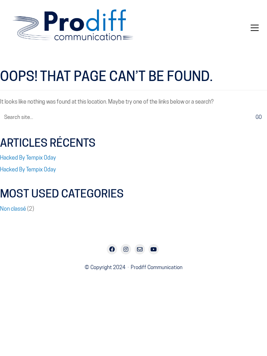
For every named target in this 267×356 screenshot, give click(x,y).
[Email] (140, 249)
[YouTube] (153, 249)
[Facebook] (112, 249)
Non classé (13, 208)
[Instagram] (126, 249)
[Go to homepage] (77, 28)
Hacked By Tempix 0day (28, 157)
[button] (255, 28)
